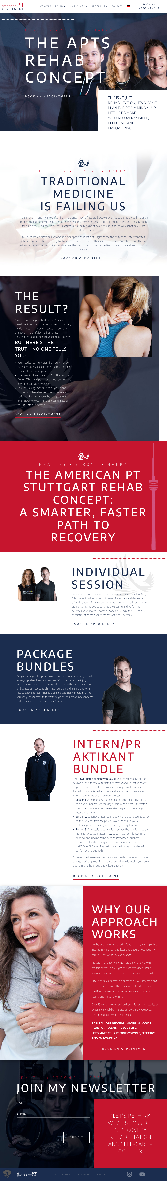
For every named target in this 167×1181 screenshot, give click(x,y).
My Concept (43, 6)
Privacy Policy (100, 1174)
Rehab (59, 6)
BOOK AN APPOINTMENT (149, 6)
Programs (98, 6)
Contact (117, 6)
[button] (7, 1174)
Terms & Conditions (86, 1174)
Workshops (77, 6)
